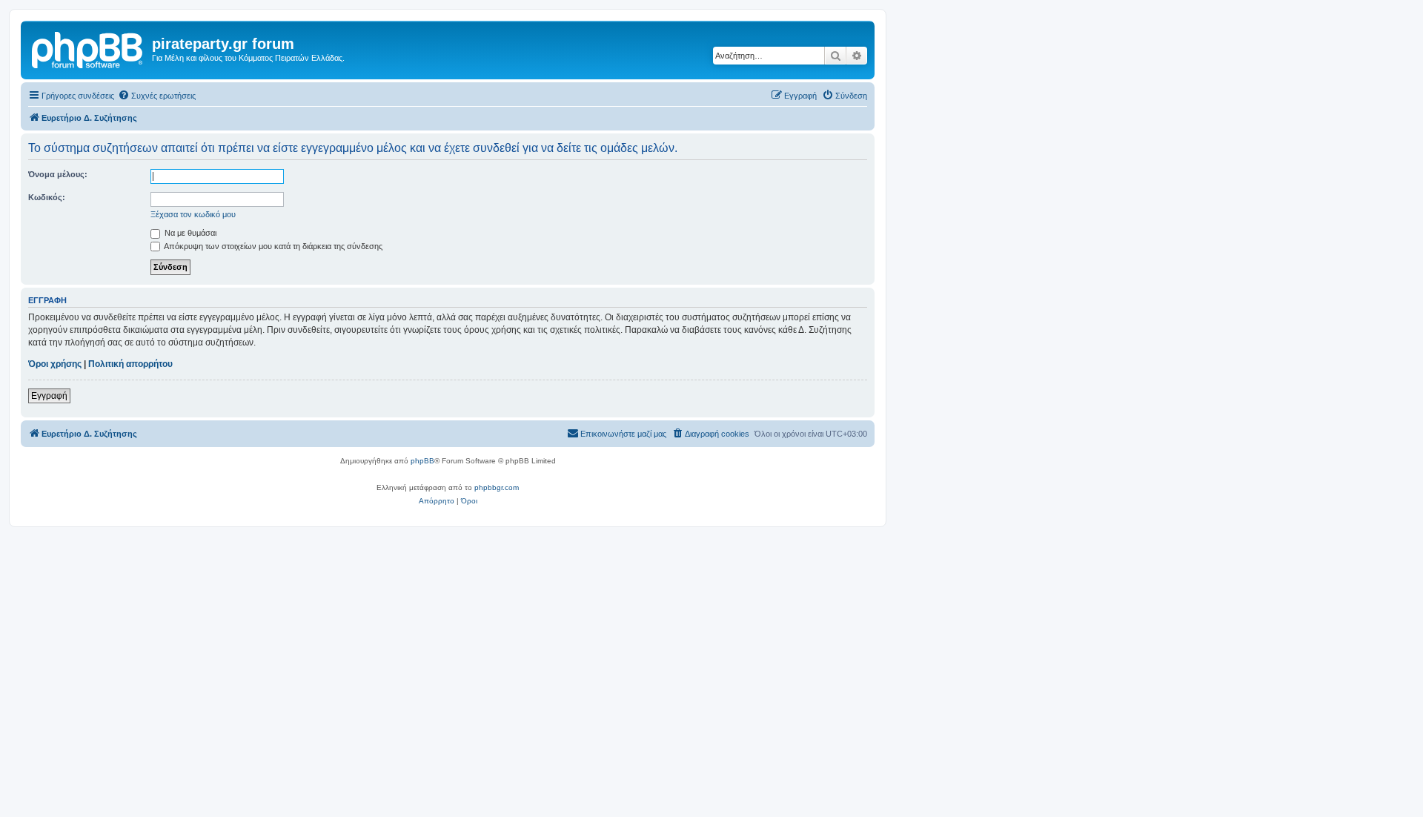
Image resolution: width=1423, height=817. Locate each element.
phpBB (422, 461)
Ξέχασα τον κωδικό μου (193, 214)
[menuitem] (157, 96)
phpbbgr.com (496, 487)
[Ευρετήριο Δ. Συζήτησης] (88, 48)
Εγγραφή (49, 396)
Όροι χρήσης (55, 364)
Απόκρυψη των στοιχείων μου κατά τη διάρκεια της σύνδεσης (272, 246)
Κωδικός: (46, 197)
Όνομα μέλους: (57, 174)
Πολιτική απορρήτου (130, 364)
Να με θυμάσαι (189, 232)
